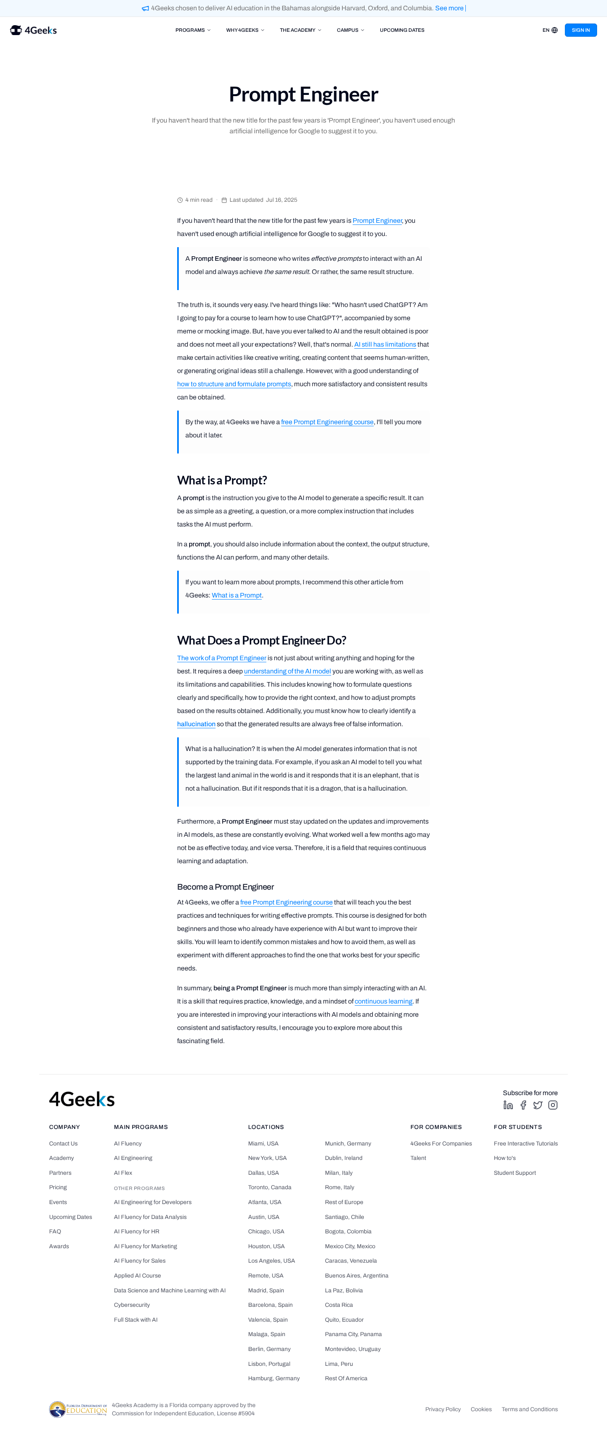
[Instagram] (553, 1105)
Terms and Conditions (530, 1409)
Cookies (481, 1409)
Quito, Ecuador (344, 1320)
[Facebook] (523, 1105)
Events (58, 1202)
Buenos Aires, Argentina (357, 1276)
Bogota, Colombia (348, 1231)
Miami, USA (263, 1144)
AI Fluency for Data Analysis (150, 1217)
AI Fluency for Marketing (145, 1246)
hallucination (196, 723)
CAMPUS (347, 30)
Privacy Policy (443, 1409)
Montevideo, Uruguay (353, 1349)
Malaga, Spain (266, 1334)
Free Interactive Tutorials (526, 1144)
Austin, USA (264, 1217)
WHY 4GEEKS (242, 30)
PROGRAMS (190, 30)
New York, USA (267, 1158)
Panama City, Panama (353, 1334)
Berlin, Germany (269, 1349)
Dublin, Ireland (344, 1158)
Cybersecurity (132, 1305)
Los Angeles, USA (271, 1261)
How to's (505, 1158)
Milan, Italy (339, 1173)
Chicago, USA (266, 1231)
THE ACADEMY (297, 30)
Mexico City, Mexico (350, 1246)
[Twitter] (538, 1105)
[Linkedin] (508, 1105)
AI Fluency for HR (136, 1231)
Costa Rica (339, 1305)
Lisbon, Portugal (269, 1364)
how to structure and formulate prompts (234, 383)
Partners (60, 1173)
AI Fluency (128, 1144)
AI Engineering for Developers (153, 1202)
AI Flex (123, 1173)
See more (449, 8)
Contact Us (63, 1144)
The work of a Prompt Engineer (221, 657)
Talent (418, 1158)
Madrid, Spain (266, 1290)
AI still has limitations (385, 344)
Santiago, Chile (344, 1217)
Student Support (515, 1173)
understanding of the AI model (287, 671)
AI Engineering (133, 1158)
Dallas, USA (263, 1173)
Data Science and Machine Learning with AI (170, 1290)
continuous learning (384, 1001)
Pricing (58, 1187)
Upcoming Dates (70, 1217)
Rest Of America (346, 1378)
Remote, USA (266, 1276)
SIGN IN (581, 30)
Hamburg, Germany (274, 1378)
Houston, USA (266, 1246)
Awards (59, 1246)
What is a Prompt (237, 595)
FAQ (55, 1231)
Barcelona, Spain (270, 1305)
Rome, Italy (339, 1187)
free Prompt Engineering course (327, 421)
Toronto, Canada (270, 1187)
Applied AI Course (137, 1276)
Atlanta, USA (265, 1202)
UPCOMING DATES (402, 30)
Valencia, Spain (268, 1320)
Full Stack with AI (136, 1320)
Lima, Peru (339, 1364)
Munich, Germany (348, 1144)
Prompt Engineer (377, 220)
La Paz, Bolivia (344, 1290)
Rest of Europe (344, 1202)
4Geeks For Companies (441, 1144)
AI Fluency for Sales (140, 1261)
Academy (61, 1158)
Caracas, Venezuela (351, 1261)
